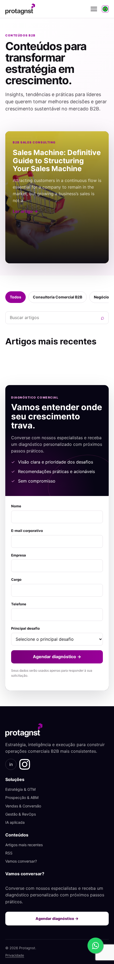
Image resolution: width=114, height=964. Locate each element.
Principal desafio (25, 628)
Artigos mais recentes (24, 845)
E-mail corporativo (27, 530)
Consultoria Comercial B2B (57, 297)
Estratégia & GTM (20, 789)
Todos (15, 297)
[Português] (105, 9)
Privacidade (14, 955)
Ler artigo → (25, 211)
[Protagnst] (45, 9)
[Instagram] (24, 764)
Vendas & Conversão (23, 806)
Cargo (16, 579)
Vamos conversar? (21, 861)
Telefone (18, 604)
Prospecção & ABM (21, 797)
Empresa (18, 555)
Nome (16, 506)
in (11, 764)
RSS (8, 853)
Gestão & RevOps (20, 814)
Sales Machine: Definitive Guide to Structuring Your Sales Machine (57, 160)
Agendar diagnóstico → (57, 656)
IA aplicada (15, 822)
